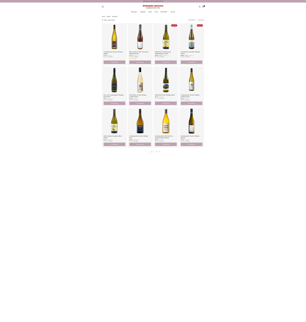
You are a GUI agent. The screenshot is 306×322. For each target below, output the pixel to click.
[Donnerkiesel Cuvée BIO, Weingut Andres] (191, 36)
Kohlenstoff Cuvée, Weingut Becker (165, 95)
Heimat (103, 16)
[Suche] (103, 6)
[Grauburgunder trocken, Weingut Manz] (140, 121)
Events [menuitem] (156, 11)
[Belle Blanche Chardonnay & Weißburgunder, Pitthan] (165, 36)
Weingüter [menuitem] (143, 11)
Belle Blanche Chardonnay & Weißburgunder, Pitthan (163, 52)
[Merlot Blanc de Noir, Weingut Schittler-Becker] (140, 80)
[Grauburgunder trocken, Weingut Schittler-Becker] (191, 80)
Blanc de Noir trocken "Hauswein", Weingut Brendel (139, 52)
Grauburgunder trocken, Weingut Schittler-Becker (190, 95)
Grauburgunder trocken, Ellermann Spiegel (113, 52)
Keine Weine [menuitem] (163, 11)
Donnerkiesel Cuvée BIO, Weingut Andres (190, 52)
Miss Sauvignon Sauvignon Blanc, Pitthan (113, 136)
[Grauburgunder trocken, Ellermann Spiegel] (114, 36)
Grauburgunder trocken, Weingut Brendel (190, 136)
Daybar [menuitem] (150, 11)
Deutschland (114, 16)
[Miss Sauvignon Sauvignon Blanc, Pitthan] (114, 121)
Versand (111, 56)
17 (156, 151)
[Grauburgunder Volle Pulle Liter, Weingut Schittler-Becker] (165, 121)
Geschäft (108, 16)
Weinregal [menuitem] (134, 11)
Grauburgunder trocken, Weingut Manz (138, 136)
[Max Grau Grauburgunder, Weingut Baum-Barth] (114, 80)
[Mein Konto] (199, 6)
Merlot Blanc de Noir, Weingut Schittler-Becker (137, 95)
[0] (202, 6)
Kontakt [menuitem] (173, 11)
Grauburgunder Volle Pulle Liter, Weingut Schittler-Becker (164, 136)
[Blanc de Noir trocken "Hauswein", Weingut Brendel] (140, 36)
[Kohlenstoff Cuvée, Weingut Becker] (165, 80)
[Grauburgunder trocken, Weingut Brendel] (191, 121)
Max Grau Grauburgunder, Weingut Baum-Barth (113, 95)
